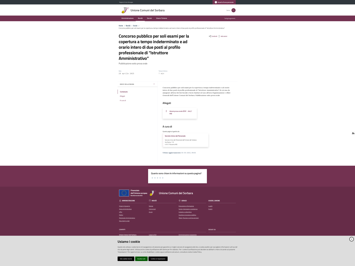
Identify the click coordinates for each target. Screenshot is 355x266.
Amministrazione (128, 201)
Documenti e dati (124, 221)
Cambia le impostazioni (158, 259)
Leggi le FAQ (153, 235)
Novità (128, 25)
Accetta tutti (141, 259)
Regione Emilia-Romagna (126, 2)
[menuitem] (127, 18)
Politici (121, 215)
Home (121, 25)
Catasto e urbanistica (185, 212)
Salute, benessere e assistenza (188, 209)
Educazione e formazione (186, 206)
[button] (233, 10)
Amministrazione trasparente (188, 235)
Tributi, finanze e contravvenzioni (189, 218)
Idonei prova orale (180, 112)
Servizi (184, 201)
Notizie (151, 206)
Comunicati (152, 209)
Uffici (120, 212)
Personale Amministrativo (127, 218)
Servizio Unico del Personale (175, 136)
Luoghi (210, 206)
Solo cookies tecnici (126, 259)
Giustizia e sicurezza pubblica (187, 215)
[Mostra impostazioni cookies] (353, 133)
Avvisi (135, 25)
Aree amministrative (125, 209)
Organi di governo (124, 206)
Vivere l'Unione (214, 201)
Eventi (210, 209)
